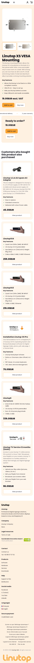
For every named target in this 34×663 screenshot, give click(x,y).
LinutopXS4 (8, 238)
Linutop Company (7, 524)
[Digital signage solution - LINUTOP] (5, 2)
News (3, 527)
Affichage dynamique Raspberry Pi (17, 627)
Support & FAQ (6, 579)
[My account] (27, 2)
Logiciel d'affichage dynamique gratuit (17, 637)
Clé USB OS (12, 644)
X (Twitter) (4, 593)
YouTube (4, 595)
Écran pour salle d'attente (17, 634)
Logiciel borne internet (9, 642)
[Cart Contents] (31, 2)
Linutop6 (7, 398)
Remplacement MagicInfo (17, 639)
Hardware (4, 565)
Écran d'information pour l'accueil (17, 632)
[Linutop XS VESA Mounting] (9, 46)
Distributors (5, 582)
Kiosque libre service (24, 642)
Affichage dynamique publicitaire (17, 629)
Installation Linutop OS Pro (15, 337)
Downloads (5, 571)
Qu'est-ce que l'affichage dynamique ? (17, 624)
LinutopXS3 (8, 287)
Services (4, 568)
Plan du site (21, 644)
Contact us (5, 552)
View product (17, 215)
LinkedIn (4, 598)
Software (4, 563)
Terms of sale (5, 535)
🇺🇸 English (4, 609)
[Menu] (14, 2)
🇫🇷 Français (5, 606)
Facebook (4, 590)
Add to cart (8, 105)
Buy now (20, 105)
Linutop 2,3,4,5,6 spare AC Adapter (15, 179)
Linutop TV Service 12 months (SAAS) (16, 448)
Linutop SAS (15, 650)
